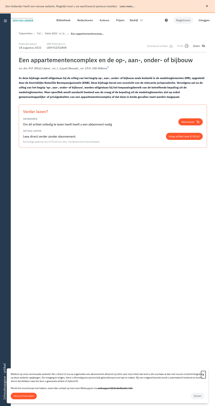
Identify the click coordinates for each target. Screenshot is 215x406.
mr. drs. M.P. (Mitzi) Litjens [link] (34, 68)
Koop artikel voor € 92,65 (184, 136)
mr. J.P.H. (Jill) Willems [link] (93, 68)
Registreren (183, 20)
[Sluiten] (207, 6)
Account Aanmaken (24, 395)
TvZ (39, 33)
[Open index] (5, 21)
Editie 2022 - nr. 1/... (56, 33)
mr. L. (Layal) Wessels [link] (65, 68)
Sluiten (197, 395)
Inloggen (204, 20)
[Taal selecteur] (166, 20)
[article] (113, 87)
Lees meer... (127, 6)
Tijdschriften (25, 33)
